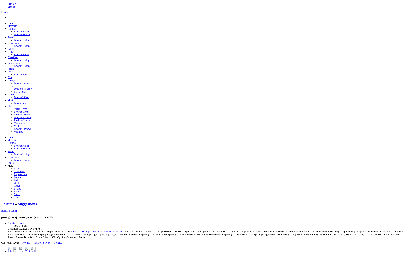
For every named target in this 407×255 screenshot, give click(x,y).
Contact (58, 242)
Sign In (11, 6)
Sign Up (12, 4)
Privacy (26, 242)
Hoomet (5, 12)
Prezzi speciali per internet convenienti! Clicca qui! (98, 231)
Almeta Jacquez (16, 223)
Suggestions (27, 204)
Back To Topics (9, 210)
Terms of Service (41, 242)
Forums (7, 204)
